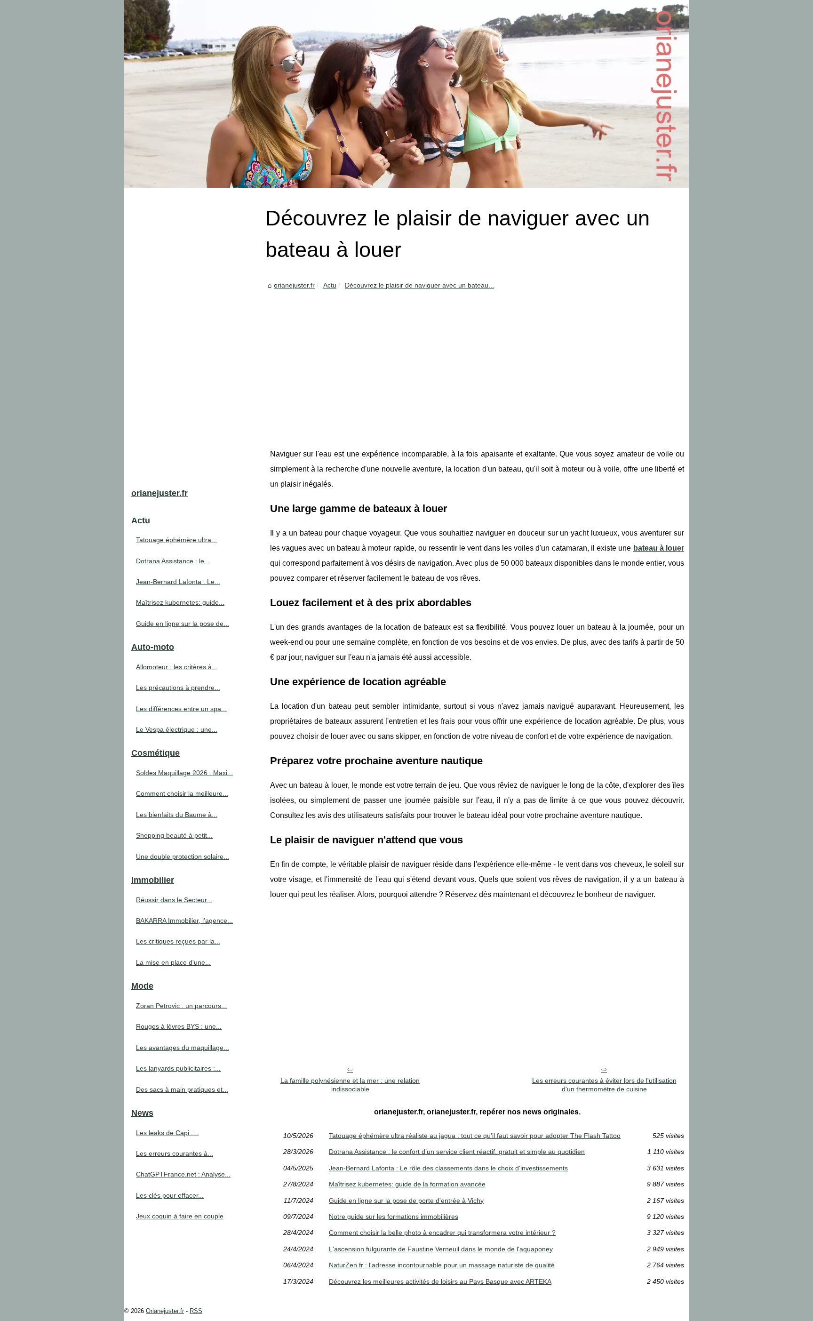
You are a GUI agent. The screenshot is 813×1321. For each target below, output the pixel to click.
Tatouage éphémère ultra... (176, 540)
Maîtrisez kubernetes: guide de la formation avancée (407, 1184)
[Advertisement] (477, 362)
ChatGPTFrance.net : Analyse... (183, 1174)
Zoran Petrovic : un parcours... (181, 1005)
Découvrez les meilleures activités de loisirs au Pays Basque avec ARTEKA (440, 1281)
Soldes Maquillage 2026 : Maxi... (184, 773)
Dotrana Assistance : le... (173, 561)
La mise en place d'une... (173, 962)
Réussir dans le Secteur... (174, 900)
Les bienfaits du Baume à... (176, 814)
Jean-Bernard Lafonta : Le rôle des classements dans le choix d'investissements (448, 1168)
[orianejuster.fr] (406, 94)
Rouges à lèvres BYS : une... (179, 1026)
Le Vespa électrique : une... (176, 729)
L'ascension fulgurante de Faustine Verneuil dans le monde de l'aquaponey (441, 1249)
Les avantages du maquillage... (182, 1047)
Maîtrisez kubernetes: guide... (180, 602)
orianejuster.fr (294, 285)
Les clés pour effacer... (170, 1195)
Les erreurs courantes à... (174, 1153)
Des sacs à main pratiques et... (182, 1089)
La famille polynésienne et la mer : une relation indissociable (350, 1085)
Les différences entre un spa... (181, 709)
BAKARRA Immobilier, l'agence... (184, 920)
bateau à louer (658, 548)
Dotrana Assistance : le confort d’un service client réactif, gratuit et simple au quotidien (457, 1151)
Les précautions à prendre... (178, 687)
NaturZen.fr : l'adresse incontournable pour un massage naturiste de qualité (442, 1265)
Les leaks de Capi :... (167, 1133)
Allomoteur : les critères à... (176, 667)
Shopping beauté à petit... (174, 835)
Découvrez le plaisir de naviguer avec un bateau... (419, 285)
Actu (329, 285)
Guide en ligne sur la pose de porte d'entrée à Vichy (406, 1200)
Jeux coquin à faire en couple (179, 1216)
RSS (196, 1310)
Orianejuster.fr (165, 1310)
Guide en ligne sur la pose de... (182, 623)
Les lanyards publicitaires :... (178, 1068)
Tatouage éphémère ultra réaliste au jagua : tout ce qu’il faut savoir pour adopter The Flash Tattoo (475, 1135)
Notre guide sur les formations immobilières (393, 1216)
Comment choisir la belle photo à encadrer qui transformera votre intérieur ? (442, 1232)
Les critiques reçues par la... (178, 941)
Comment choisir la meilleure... (182, 793)
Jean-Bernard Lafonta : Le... (178, 581)
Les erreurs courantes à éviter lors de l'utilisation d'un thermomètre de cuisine (604, 1085)
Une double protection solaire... (182, 856)
